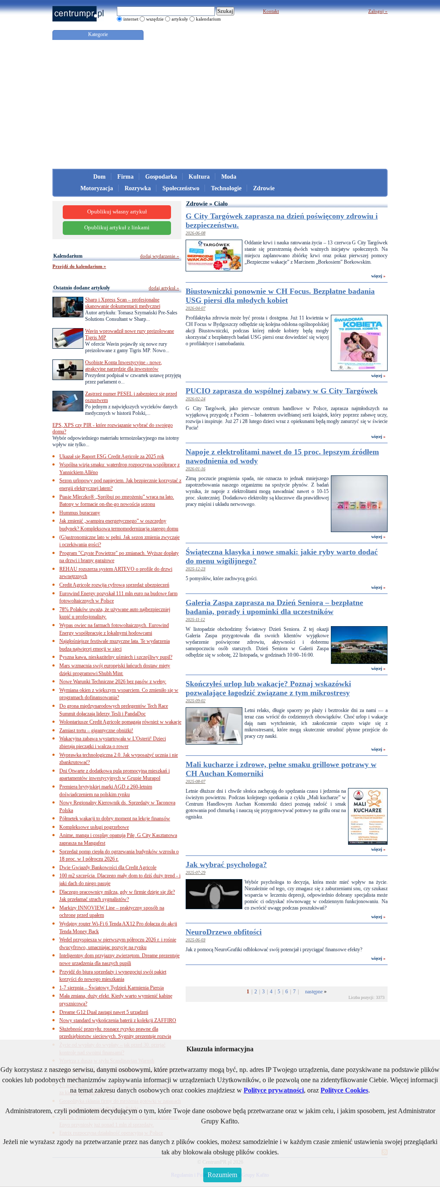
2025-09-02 (195, 700)
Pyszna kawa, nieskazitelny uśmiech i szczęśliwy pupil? (115, 657)
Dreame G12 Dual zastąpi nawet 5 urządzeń (103, 1012)
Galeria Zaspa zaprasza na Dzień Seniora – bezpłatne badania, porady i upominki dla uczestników (274, 607)
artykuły (179, 18)
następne (314, 992)
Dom (99, 176)
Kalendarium (67, 256)
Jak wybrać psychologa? (226, 864)
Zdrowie (264, 188)
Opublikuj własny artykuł (117, 212)
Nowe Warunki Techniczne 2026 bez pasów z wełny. (112, 682)
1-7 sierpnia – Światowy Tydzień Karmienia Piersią (111, 988)
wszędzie (155, 18)
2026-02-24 (195, 398)
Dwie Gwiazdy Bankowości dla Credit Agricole (107, 867)
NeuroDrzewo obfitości (224, 932)
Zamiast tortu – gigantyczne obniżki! (96, 730)
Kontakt (271, 11)
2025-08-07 (195, 781)
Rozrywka (138, 188)
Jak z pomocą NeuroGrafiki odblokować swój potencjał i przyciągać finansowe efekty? (274, 950)
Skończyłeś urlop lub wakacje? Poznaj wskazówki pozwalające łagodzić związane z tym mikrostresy (268, 688)
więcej (376, 276)
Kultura (199, 176)
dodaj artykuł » (164, 287)
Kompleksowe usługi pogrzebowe (94, 827)
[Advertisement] (220, 104)
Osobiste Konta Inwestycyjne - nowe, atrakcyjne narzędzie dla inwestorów (123, 365)
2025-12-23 (195, 568)
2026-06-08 (195, 233)
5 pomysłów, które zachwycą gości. (222, 578)
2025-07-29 (195, 872)
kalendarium (208, 18)
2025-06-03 (195, 939)
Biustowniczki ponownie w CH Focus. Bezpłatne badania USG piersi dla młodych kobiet (280, 295)
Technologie (226, 188)
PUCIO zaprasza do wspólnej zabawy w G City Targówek (282, 391)
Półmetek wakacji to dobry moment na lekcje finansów (114, 819)
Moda (228, 176)
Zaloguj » (378, 11)
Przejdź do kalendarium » (79, 266)
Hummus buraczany (79, 513)
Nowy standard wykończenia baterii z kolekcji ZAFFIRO (117, 1020)
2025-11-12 (195, 619)
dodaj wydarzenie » (159, 256)
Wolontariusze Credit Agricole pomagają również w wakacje (120, 722)
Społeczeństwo (180, 188)
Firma (125, 176)
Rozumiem (222, 1174)
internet (130, 18)
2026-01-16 (195, 468)
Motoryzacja (96, 188)
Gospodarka (161, 176)
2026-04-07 (195, 308)
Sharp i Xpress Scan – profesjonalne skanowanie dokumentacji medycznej (122, 303)
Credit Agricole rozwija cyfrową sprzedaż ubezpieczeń (114, 585)
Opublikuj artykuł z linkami (117, 228)
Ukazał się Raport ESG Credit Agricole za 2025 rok (111, 456)
